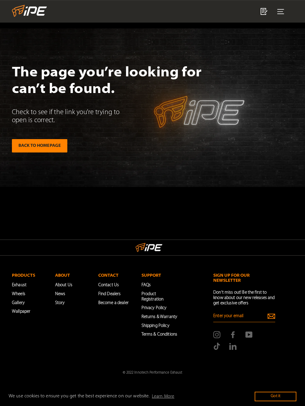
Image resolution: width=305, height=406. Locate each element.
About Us (63, 285)
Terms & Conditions (159, 334)
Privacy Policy (154, 308)
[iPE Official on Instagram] (216, 334)
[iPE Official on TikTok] (216, 346)
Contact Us (108, 285)
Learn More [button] (163, 396)
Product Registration (152, 297)
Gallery (18, 303)
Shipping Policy (155, 326)
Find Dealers (109, 294)
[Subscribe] (271, 316)
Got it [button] (275, 396)
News (60, 294)
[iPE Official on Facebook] (232, 334)
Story (60, 303)
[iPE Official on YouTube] (249, 334)
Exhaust (19, 285)
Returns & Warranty (159, 317)
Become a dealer (113, 303)
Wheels (18, 294)
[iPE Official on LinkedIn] (232, 346)
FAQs (146, 285)
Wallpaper (21, 311)
